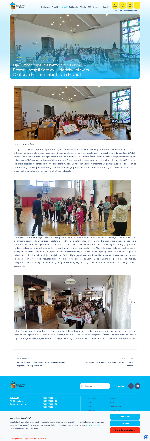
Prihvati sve (125, 416)
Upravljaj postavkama (125, 430)
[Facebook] (131, 386)
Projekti (55, 7)
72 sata (83, 7)
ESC (89, 7)
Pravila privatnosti (116, 406)
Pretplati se (119, 386)
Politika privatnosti (16, 438)
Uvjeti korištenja (115, 410)
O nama (96, 7)
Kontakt (106, 7)
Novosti (64, 7)
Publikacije (73, 7)
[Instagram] (137, 386)
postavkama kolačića (95, 425)
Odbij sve (125, 423)
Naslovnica (45, 7)
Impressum (42, 438)
